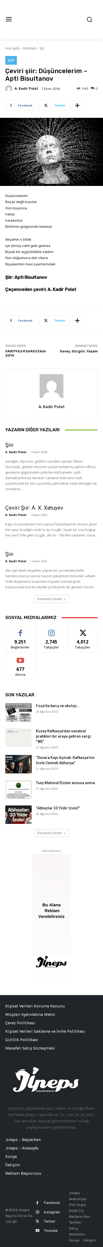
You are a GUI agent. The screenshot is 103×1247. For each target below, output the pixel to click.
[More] (77, 105)
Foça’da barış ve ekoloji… (57, 706)
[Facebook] (37, 1203)
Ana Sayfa (12, 48)
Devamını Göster (49, 599)
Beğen (20, 630)
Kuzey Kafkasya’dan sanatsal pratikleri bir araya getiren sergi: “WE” (64, 736)
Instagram (52, 1212)
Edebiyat (29, 48)
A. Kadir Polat (26, 88)
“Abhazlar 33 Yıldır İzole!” (58, 808)
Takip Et (51, 630)
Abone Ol (20, 658)
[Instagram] (37, 1212)
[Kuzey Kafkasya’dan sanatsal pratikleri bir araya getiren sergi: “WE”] (18, 737)
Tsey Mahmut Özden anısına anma (65, 783)
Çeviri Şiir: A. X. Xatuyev (34, 508)
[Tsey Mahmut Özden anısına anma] (18, 789)
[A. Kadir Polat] (9, 88)
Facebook (52, 1202)
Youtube (51, 1230)
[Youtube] (37, 1230)
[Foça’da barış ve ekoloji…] (18, 712)
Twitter (49, 1221)
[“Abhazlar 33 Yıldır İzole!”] (18, 814)
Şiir (42, 48)
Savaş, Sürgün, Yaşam (79, 351)
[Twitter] (37, 1221)
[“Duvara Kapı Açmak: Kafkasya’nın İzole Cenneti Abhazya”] (18, 764)
